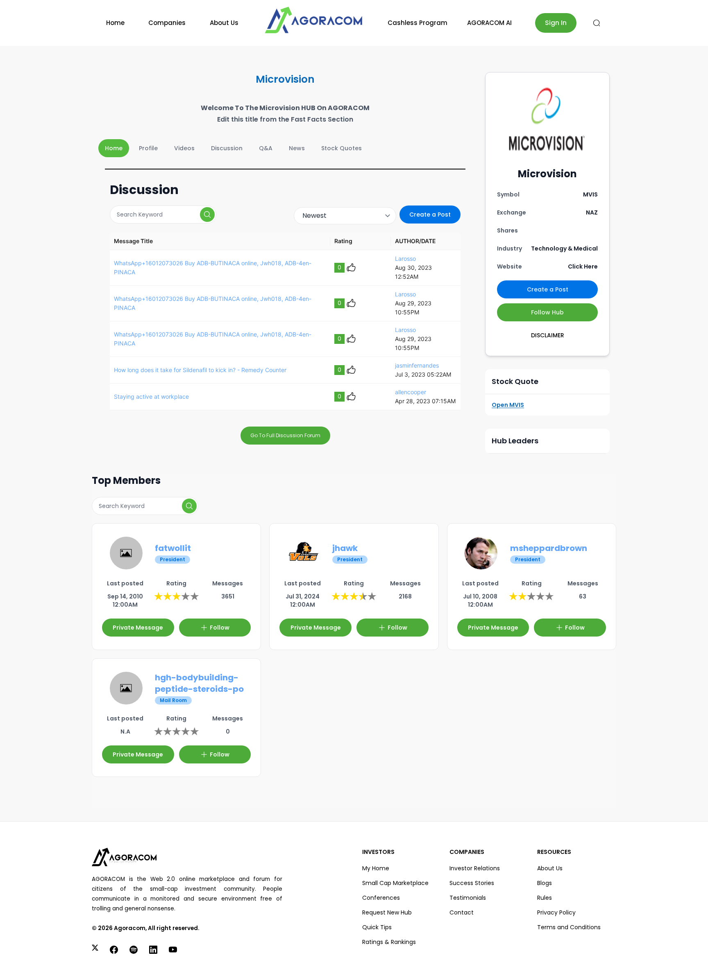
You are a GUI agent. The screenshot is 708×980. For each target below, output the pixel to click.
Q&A (265, 148)
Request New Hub (387, 912)
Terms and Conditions (569, 927)
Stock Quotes (341, 148)
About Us (224, 22)
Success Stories (471, 883)
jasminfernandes (417, 365)
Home (115, 22)
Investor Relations (474, 868)
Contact (461, 912)
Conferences (381, 898)
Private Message (138, 627)
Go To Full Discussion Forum (285, 435)
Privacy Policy (556, 912)
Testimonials (467, 898)
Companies (167, 22)
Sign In (556, 22)
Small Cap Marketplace (395, 883)
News (297, 148)
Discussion (227, 148)
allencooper (410, 391)
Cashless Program (417, 22)
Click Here (583, 266)
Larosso (405, 258)
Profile (148, 148)
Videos (184, 148)
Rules (544, 898)
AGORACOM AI (489, 22)
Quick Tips (377, 927)
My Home (375, 868)
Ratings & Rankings (389, 942)
